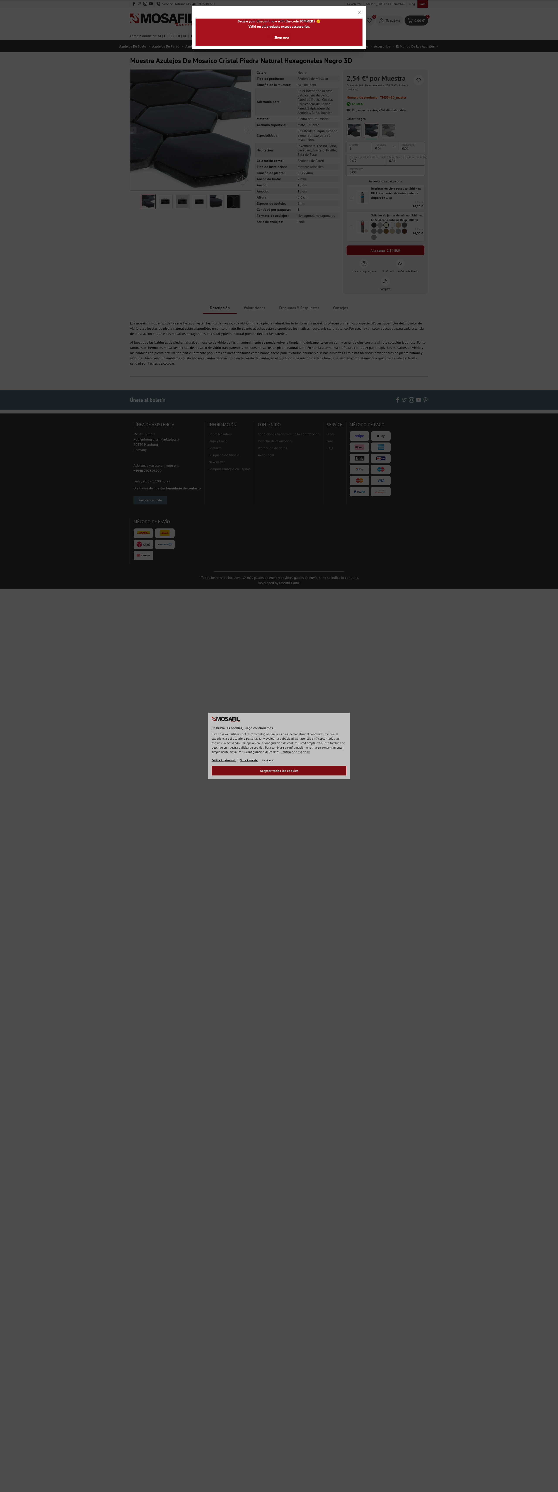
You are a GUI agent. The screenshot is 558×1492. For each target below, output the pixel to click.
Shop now (281, 37)
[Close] (359, 12)
